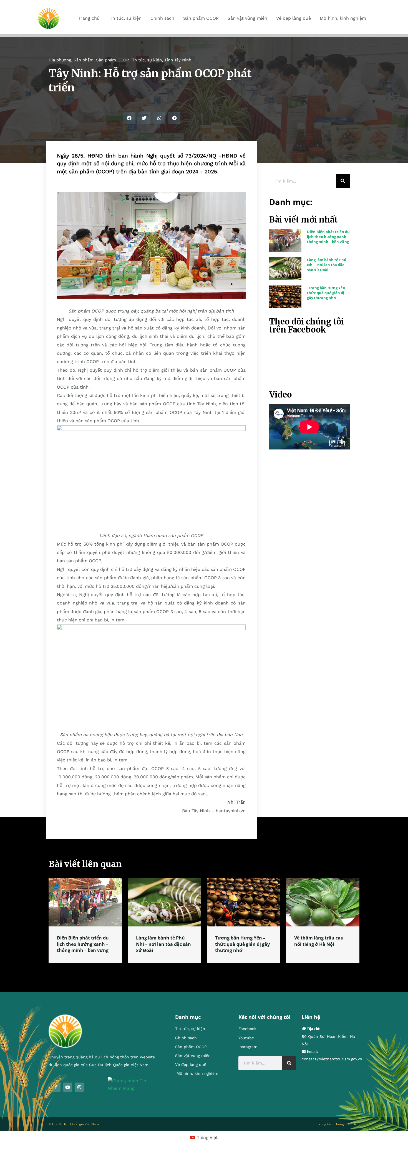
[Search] (343, 181)
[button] (129, 118)
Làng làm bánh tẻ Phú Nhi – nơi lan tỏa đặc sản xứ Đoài (326, 264)
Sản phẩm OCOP (112, 60)
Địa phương (60, 60)
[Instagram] (79, 1087)
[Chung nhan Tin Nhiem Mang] (133, 1084)
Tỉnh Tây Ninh (177, 60)
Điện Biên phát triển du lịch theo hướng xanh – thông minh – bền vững (328, 236)
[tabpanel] (85, 920)
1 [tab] (204, 970)
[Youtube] (67, 1087)
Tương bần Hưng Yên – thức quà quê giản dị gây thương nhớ (327, 292)
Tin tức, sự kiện (146, 60)
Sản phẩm (84, 60)
